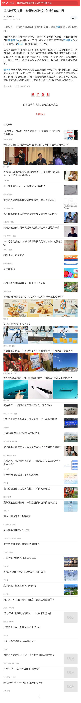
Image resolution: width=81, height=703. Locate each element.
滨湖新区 (68, 40)
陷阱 (20, 43)
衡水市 (7, 69)
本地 (12, 3)
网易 (5, 3)
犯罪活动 (13, 40)
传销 (57, 26)
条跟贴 (40, 114)
